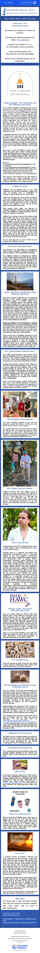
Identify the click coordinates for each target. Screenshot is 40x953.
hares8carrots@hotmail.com (12, 783)
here (15, 54)
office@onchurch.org (22, 940)
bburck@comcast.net (10, 637)
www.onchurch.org (22, 40)
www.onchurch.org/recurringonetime (17, 167)
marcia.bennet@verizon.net (18, 501)
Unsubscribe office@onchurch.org (20, 936)
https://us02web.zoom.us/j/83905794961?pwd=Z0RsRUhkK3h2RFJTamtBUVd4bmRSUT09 (19, 721)
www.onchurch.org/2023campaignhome (18, 164)
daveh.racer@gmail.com (19, 435)
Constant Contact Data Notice (24, 938)
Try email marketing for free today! (20, 950)
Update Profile (12, 938)
